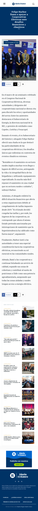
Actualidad (7, 308)
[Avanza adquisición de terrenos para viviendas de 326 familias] (28, 382)
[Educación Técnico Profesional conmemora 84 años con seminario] (28, 424)
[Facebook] (15, 481)
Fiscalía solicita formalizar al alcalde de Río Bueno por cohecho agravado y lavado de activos (12, 313)
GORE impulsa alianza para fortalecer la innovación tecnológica (12, 438)
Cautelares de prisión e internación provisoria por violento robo (12, 326)
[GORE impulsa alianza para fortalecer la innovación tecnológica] (28, 438)
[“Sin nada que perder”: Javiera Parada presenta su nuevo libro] (28, 340)
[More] (23, 84)
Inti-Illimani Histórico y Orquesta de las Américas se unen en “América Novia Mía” (12, 410)
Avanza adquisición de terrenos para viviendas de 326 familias (12, 382)
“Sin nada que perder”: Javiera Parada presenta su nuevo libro (12, 340)
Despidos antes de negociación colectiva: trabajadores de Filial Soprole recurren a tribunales (10, 368)
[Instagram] (18, 481)
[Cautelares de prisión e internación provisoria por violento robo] (28, 326)
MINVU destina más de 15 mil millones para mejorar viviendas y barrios (12, 354)
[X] (22, 481)
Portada (6, 393)
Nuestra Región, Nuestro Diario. (24, 506)
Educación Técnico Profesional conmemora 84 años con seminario (12, 424)
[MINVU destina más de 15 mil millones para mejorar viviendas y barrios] (28, 354)
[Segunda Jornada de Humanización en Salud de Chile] (28, 396)
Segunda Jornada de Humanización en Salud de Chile (12, 396)
